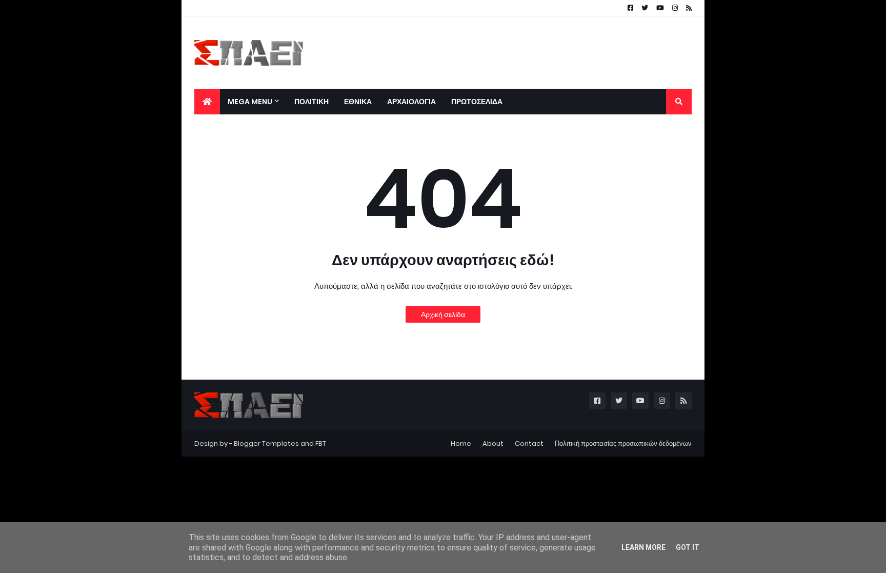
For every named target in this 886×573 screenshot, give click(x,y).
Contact (529, 443)
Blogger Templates (266, 443)
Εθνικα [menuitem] (358, 101)
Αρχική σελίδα (443, 314)
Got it (687, 547)
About (493, 443)
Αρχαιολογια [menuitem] (411, 101)
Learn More (643, 547)
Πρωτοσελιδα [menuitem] (476, 101)
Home (461, 443)
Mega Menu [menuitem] (250, 101)
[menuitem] (207, 101)
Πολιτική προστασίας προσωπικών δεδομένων (623, 443)
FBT (320, 443)
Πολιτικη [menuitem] (311, 101)
